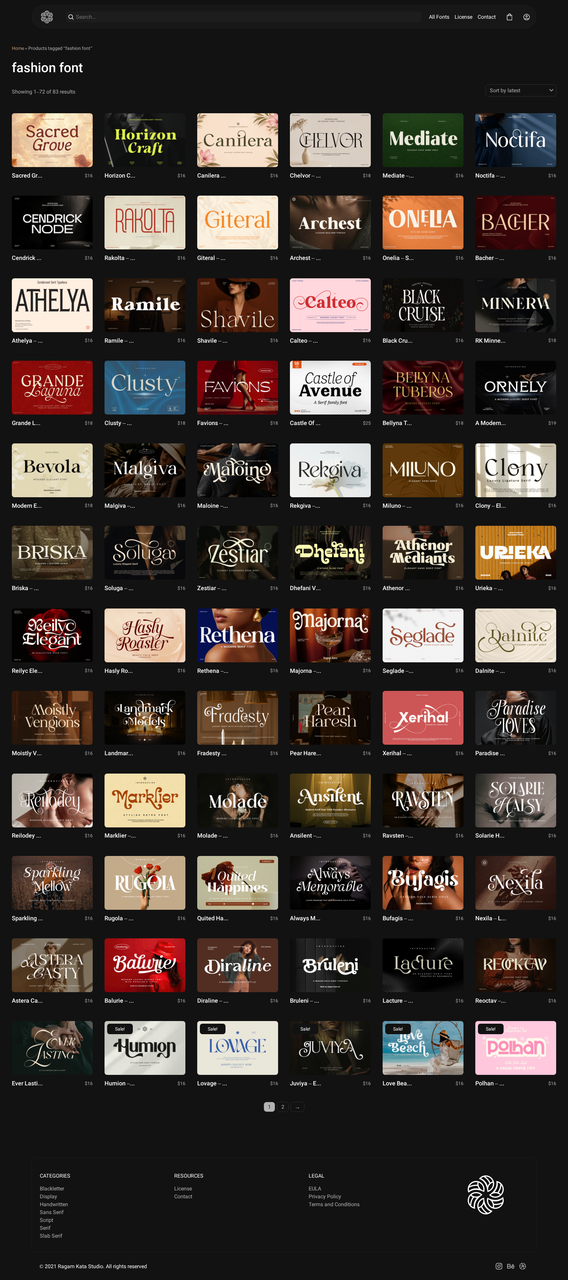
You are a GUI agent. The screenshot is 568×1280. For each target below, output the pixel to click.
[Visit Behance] (511, 1266)
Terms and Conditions (334, 1204)
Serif (45, 1228)
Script (46, 1220)
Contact (487, 17)
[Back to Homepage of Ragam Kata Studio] (47, 17)
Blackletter (52, 1188)
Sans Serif (52, 1212)
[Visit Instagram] (499, 1266)
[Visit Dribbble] (523, 1266)
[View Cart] (509, 17)
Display (48, 1196)
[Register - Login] (526, 17)
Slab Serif (51, 1236)
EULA (315, 1188)
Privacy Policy (325, 1196)
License (463, 17)
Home (18, 48)
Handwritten (54, 1204)
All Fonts (439, 17)
